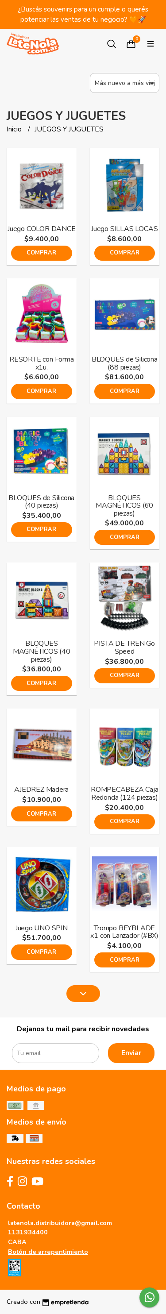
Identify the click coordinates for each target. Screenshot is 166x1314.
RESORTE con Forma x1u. (41, 363)
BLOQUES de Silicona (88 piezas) (125, 363)
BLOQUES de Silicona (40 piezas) (41, 502)
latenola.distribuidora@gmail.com (60, 1222)
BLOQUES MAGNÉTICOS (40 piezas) (41, 651)
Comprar (41, 253)
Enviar (131, 1053)
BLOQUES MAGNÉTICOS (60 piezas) (124, 505)
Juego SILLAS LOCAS (124, 229)
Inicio (15, 129)
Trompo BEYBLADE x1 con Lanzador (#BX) (124, 932)
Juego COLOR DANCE (41, 229)
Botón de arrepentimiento (48, 1251)
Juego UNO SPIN (41, 928)
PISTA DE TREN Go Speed (124, 647)
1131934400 (28, 1232)
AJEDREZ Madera (41, 789)
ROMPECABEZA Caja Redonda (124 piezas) (124, 793)
